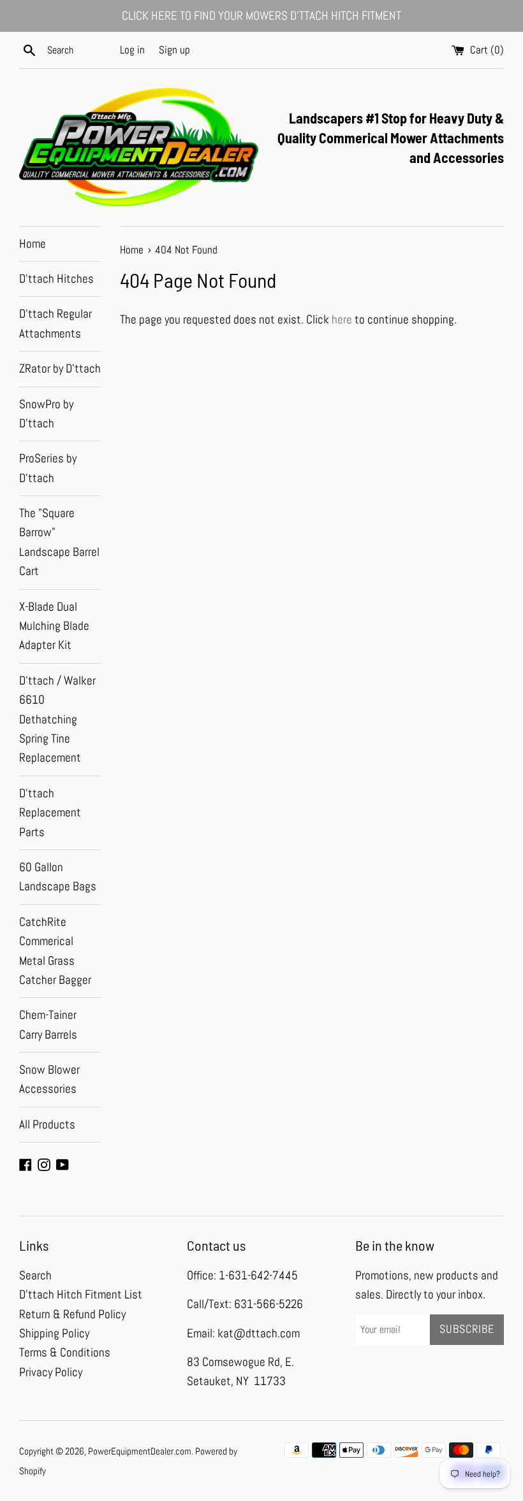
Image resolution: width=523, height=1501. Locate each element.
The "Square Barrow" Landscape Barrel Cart (59, 542)
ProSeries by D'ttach (48, 467)
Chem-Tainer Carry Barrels (48, 1024)
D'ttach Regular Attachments (55, 323)
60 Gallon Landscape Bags (57, 876)
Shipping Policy (54, 1333)
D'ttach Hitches (56, 279)
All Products (47, 1124)
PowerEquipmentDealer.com (139, 1451)
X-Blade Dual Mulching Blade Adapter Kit (54, 626)
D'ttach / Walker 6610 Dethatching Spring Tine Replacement (57, 719)
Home (32, 244)
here (342, 319)
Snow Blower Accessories (49, 1079)
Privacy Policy (50, 1372)
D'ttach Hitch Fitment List (80, 1294)
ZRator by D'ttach (60, 368)
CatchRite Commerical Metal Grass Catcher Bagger (55, 951)
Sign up (174, 50)
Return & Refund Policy (72, 1314)
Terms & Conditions (64, 1352)
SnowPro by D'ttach (46, 413)
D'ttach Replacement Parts (50, 812)
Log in (132, 50)
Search (35, 1275)
